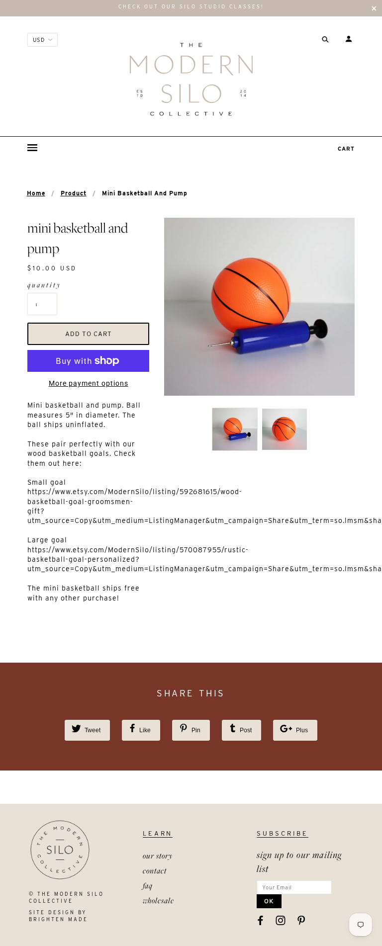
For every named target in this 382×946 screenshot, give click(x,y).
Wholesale (158, 900)
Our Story (158, 855)
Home (36, 193)
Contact (155, 870)
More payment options (88, 383)
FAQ (148, 885)
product (74, 193)
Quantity (42, 285)
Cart (346, 148)
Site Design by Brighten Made (58, 915)
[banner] (191, 79)
